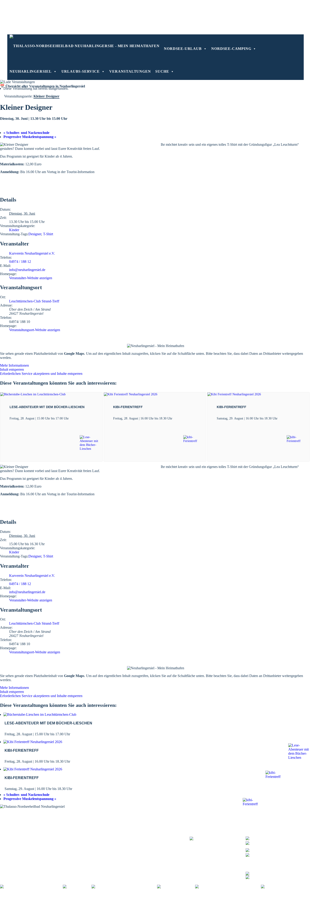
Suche (162, 71)
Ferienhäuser (143, 829)
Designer (34, 234)
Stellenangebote (154, 895)
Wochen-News (88, 829)
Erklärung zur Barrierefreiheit (120, 895)
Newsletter (85, 826)
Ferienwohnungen (147, 826)
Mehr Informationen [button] (14, 365)
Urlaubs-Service (80, 71)
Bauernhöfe (142, 832)
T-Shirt (48, 234)
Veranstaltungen (130, 71)
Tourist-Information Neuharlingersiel (26, 820)
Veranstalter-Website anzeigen (30, 278)
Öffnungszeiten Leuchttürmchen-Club (27, 829)
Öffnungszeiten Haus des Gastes (23, 826)
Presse (173, 895)
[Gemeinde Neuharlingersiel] (286, 887)
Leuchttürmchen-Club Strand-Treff (34, 301)
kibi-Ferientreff (128, 407)
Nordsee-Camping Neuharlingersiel (25, 832)
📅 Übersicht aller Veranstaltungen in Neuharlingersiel (42, 86)
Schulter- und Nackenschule (26, 133)
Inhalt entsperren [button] (12, 369)
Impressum (68, 895)
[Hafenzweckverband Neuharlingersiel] (228, 887)
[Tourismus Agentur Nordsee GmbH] (31, 887)
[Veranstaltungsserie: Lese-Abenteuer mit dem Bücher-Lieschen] (71, 418)
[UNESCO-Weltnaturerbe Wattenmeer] (124, 887)
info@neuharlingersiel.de (27, 270)
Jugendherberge (145, 835)
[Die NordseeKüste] (176, 887)
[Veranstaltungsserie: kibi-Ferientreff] (174, 418)
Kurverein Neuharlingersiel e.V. (32, 253)
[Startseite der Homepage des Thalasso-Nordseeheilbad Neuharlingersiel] (84, 45)
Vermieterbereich (252, 895)
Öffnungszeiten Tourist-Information (25, 823)
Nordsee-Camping (231, 49)
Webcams (85, 832)
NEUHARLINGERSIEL (31, 71)
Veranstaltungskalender (94, 820)
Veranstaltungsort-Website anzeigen (34, 330)
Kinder (14, 230)
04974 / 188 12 (20, 261)
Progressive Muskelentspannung (29, 137)
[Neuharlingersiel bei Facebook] (269, 873)
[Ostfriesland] (77, 887)
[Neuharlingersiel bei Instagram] (269, 877)
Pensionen (141, 823)
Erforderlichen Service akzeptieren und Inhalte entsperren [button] (41, 374)
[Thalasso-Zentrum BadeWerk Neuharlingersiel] (218, 841)
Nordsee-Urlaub (182, 49)
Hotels (138, 820)
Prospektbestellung (91, 823)
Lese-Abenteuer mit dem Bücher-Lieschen (47, 407)
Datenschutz (87, 895)
